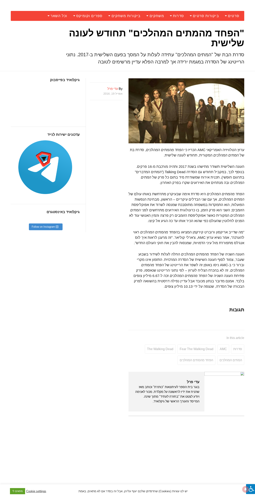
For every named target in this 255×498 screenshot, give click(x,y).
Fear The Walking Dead (196, 349)
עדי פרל (193, 382)
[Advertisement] (186, 448)
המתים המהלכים (231, 360)
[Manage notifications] (245, 489)
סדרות (178, 16)
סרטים (233, 16)
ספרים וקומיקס (89, 16)
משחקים (157, 16)
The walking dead (160, 349)
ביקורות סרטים (206, 16)
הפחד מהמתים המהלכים (196, 360)
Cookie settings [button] (36, 491)
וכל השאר (59, 16)
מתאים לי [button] (17, 491)
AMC (223, 349)
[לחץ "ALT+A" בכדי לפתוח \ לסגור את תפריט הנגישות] (250, 489)
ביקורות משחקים (126, 16)
